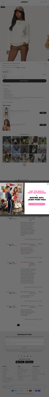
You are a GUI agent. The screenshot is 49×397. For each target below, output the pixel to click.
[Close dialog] (48, 184)
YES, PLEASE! (37, 204)
